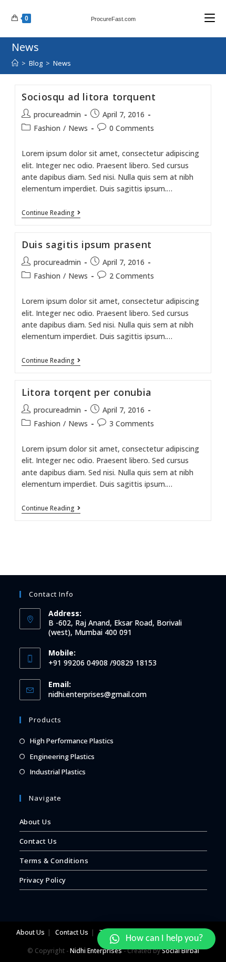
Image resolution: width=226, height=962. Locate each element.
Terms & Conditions (54, 860)
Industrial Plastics (58, 771)
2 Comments (131, 276)
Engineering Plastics (62, 756)
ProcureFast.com (113, 19)
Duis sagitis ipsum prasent (87, 244)
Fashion (47, 128)
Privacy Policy (42, 880)
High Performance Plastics (72, 740)
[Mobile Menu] (209, 18)
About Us (35, 821)
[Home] (15, 63)
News (78, 128)
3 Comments (131, 423)
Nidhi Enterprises (96, 950)
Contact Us (38, 841)
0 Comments (131, 128)
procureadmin (57, 114)
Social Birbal (180, 950)
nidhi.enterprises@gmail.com (97, 694)
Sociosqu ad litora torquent (89, 96)
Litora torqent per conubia (87, 392)
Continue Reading (48, 213)
